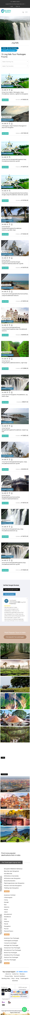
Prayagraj (15, 784)
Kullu (5, 919)
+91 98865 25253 (15, 1)
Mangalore (7, 926)
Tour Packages (13, 48)
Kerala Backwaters (9, 880)
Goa (5, 904)
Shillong (15, 734)
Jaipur (6, 912)
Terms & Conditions (19, 976)
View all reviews (9, 594)
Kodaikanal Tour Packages (12, 955)
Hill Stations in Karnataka (11, 876)
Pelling (15, 834)
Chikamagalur (8, 897)
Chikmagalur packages (11, 940)
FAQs (13, 978)
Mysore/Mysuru (8, 931)
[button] (19, 12)
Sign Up (18, 6)
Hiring (17, 978)
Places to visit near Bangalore (13, 885)
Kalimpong (15, 651)
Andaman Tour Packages (11, 938)
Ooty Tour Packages (10, 959)
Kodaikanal (7, 916)
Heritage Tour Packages (11, 945)
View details (5, 99)
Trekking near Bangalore (11, 888)
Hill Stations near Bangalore (12, 878)
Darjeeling (15, 668)
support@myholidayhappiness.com (15, 4)
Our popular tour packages (15, 637)
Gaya (15, 751)
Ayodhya (15, 817)
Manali (6, 924)
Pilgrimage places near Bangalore (14, 883)
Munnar (6, 928)
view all (7, 891)
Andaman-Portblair (10, 895)
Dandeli (6, 902)
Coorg (6, 900)
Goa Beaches (8, 873)
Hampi (6, 909)
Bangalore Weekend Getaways (13, 868)
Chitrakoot (15, 767)
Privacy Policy (9, 976)
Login (11, 6)
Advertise (15, 980)
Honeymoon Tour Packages (12, 947)
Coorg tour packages (10, 943)
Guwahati (15, 717)
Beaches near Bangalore (11, 871)
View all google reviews (11, 589)
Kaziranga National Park (15, 684)
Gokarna (6, 907)
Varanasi (15, 801)
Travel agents (24, 978)
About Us (8, 974)
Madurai (6, 921)
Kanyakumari (8, 914)
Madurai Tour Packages (11, 957)
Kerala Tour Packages (10, 952)
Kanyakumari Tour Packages (12, 950)
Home (4, 48)
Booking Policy (6, 978)
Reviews (22, 974)
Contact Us (15, 974)
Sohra (15, 701)
